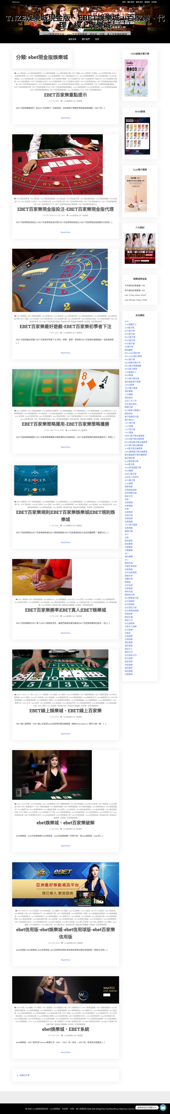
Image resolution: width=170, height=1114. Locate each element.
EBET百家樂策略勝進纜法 (104, 84)
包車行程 (129, 515)
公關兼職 (129, 550)
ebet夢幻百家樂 (91, 804)
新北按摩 (129, 658)
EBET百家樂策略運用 (60, 419)
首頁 (124, 2)
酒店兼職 (129, 391)
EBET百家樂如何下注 (70, 76)
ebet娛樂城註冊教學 (50, 411)
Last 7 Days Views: (133, 295)
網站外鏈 (129, 563)
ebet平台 (71, 599)
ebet (19, 694)
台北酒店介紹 (131, 607)
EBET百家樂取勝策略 (93, 416)
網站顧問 (129, 350)
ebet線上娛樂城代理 (73, 1021)
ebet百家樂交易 (44, 201)
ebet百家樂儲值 (103, 319)
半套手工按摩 (131, 626)
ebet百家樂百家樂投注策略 (68, 84)
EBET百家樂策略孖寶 (22, 87)
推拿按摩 (129, 486)
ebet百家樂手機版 (59, 79)
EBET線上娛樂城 (96, 922)
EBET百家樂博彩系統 (74, 201)
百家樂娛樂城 (96, 321)
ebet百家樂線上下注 (76, 90)
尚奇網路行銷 (131, 493)
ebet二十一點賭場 (41, 694)
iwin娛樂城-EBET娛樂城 (73, 101)
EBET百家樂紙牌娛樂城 (39, 90)
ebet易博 (56, 504)
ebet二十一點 (27, 694)
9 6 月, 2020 (54, 333)
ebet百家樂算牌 (79, 87)
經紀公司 (129, 496)
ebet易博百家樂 (81, 504)
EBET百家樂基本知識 (42, 419)
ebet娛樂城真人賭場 (45, 700)
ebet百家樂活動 (20, 1019)
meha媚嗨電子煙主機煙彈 (136, 451)
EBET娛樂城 (21, 316)
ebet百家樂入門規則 (89, 73)
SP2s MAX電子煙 (132, 353)
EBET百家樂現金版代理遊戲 (66, 204)
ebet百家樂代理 (58, 201)
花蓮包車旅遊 (131, 566)
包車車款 (129, 512)
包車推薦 (129, 502)
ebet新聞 (88, 599)
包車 (127, 499)
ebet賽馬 (107, 922)
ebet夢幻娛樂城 (77, 804)
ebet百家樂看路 (48, 1019)
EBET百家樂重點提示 (93, 90)
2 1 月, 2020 (54, 525)
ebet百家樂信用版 (89, 319)
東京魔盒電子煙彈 (133, 381)
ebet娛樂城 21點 (21, 913)
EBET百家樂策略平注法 (41, 87)
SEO (126, 534)
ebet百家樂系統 (93, 87)
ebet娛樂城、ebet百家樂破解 (66, 823)
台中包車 (129, 585)
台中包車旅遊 (131, 572)
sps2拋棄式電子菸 (133, 362)
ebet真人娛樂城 (54, 922)
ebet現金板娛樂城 (48, 199)
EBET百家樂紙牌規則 (58, 90)
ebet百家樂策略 (87, 84)
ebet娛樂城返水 (79, 411)
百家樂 (154, 2)
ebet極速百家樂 (50, 809)
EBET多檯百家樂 (101, 694)
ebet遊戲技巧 (35, 925)
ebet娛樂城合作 (89, 697)
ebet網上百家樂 (82, 922)
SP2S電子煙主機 (132, 378)
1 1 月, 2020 (54, 717)
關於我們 (130, 2)
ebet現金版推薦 (49, 73)
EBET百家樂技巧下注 (45, 204)
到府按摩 (129, 664)
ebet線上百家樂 (107, 1021)
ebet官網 (47, 504)
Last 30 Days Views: (133, 300)
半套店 (128, 633)
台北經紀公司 (131, 655)
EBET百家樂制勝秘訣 (38, 76)
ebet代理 (25, 804)
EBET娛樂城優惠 (42, 806)
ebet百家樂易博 (55, 81)
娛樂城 (147, 2)
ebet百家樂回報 (109, 416)
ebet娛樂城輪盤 (65, 411)
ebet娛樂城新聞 (29, 700)
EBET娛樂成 (26, 504)
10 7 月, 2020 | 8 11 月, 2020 (54, 215)
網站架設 (129, 413)
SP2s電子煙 (130, 359)
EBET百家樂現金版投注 (47, 84)
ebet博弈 (61, 694)
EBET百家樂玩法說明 (71, 81)
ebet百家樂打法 (74, 79)
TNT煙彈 (129, 426)
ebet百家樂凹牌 (105, 73)
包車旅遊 (129, 518)
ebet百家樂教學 (23, 81)
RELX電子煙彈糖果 (133, 366)
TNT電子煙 (130, 423)
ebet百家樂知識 (92, 815)
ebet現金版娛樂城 (34, 73)
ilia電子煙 (129, 346)
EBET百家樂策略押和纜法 (62, 87)
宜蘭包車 (129, 579)
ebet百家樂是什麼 (63, 815)
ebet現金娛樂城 (23, 199)
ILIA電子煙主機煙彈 (133, 448)
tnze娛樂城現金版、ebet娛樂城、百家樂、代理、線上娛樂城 (85, 21)
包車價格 (129, 505)
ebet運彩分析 (47, 925)
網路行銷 (129, 407)
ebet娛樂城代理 (62, 697)
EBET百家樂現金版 (88, 81)
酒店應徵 (129, 544)
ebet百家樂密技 (91, 812)
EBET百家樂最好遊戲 (51, 321)
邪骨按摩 (129, 614)
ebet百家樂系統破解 (109, 87)
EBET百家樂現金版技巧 (28, 84)
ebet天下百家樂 (37, 697)
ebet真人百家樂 (68, 922)
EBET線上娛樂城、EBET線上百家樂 (65, 711)
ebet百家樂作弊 (74, 319)
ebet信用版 (33, 911)
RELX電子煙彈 (131, 388)
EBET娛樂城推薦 (34, 316)
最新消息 (139, 2)
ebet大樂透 (25, 697)
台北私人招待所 (132, 477)
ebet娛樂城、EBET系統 (65, 1029)
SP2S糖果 (129, 470)
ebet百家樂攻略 (61, 1016)
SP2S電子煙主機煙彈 (134, 445)
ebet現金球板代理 (64, 73)
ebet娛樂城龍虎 (103, 502)
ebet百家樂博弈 (59, 416)
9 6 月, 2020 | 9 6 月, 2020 (54, 430)
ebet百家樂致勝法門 (41, 1021)
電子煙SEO (129, 420)
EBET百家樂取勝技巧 (92, 201)
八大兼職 (129, 394)
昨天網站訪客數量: (133, 290)
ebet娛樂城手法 (103, 697)
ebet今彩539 (23, 911)
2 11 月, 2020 (54, 101)
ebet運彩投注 (59, 925)
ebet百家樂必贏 (27, 79)
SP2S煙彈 (129, 375)
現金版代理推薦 (77, 321)
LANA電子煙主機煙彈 (134, 439)
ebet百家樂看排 (78, 815)
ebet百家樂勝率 (54, 76)
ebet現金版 (21, 73)
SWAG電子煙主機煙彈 (134, 435)
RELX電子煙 (130, 337)
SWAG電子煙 (130, 474)
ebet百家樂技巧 (96, 919)
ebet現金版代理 (73, 199)
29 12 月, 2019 (54, 943)
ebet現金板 (34, 199)
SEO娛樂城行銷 (131, 598)
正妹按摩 (129, 636)
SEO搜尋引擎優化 (132, 410)
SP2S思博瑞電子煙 (133, 467)
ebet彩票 (80, 599)
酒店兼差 (129, 540)
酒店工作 (129, 620)
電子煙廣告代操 (132, 416)
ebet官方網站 (37, 504)
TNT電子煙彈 (131, 524)
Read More (65, 118)
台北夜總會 (130, 601)
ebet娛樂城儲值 (76, 697)
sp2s (127, 321)
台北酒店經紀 (131, 404)
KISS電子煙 (130, 334)
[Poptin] (163, 1107)
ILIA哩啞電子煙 (131, 461)
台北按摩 (129, 629)
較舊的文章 (25, 1075)
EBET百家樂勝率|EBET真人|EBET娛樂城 (65, 610)
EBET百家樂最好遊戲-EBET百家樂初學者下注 (66, 326)
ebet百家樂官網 (101, 76)
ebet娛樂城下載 (49, 913)
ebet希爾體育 (61, 599)
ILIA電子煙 (129, 327)
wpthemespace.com (136, 1109)
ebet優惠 (55, 911)
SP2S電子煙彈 (131, 369)
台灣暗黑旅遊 (131, 490)
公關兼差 (129, 547)
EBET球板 (76, 73)
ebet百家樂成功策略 (43, 79)
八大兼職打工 (131, 324)
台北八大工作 (131, 400)
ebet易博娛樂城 (67, 504)
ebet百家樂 (34, 319)
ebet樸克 (61, 809)
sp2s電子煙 (130, 331)
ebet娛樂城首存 (90, 502)
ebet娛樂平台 (47, 316)
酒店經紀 (129, 397)
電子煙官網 (130, 458)
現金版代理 (65, 321)
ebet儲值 (53, 694)
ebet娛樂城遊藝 (93, 411)
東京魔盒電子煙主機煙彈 (136, 455)
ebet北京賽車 (74, 911)
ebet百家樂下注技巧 (29, 201)
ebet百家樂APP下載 (47, 812)
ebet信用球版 (36, 804)
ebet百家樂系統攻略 (78, 1019)
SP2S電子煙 (130, 340)
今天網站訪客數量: (133, 285)
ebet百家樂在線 (26, 419)
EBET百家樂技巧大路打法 (91, 79)
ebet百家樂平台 (105, 812)
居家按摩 (129, 661)
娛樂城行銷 (130, 594)
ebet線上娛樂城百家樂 (91, 1021)
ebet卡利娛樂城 (73, 694)
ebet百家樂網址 (110, 1019)
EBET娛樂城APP (28, 806)
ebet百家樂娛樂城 (87, 76)
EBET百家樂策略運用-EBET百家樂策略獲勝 (65, 424)
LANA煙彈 (129, 385)
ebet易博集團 (33, 602)
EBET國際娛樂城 (87, 694)
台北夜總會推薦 (132, 610)
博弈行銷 (129, 591)
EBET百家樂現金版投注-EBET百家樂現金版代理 (65, 209)
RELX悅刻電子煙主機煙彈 (136, 442)
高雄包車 (129, 575)
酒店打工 (129, 649)
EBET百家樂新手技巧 (39, 81)
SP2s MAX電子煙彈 (133, 356)
